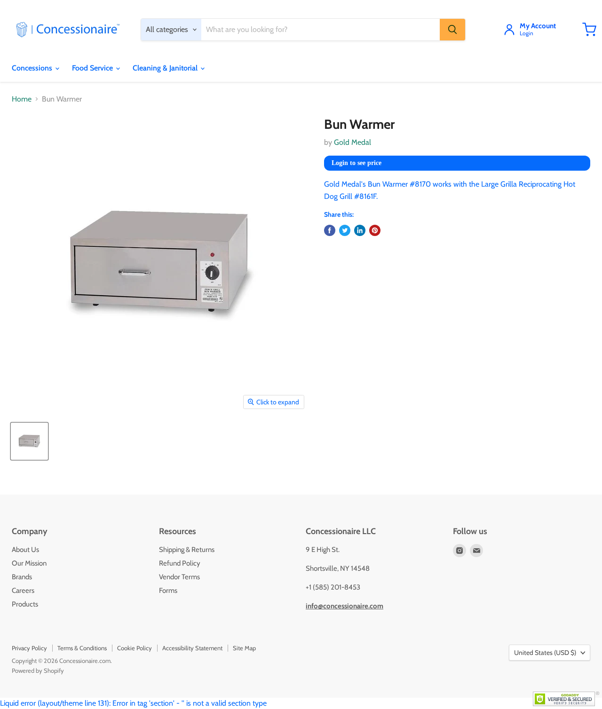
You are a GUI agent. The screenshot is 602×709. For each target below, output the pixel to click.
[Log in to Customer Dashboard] (509, 29)
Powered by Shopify (38, 670)
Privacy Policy (29, 648)
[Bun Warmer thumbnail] (29, 441)
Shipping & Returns (186, 549)
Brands (22, 577)
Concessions (33, 67)
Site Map (244, 648)
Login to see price (356, 162)
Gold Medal (352, 142)
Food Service (93, 67)
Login (526, 34)
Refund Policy (179, 563)
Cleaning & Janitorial (166, 67)
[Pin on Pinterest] (374, 230)
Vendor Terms (179, 577)
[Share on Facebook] (329, 230)
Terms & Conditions (82, 648)
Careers (23, 590)
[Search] (452, 29)
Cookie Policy (134, 648)
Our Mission (29, 563)
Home (22, 99)
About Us (25, 549)
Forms (168, 590)
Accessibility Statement (192, 648)
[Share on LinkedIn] (359, 230)
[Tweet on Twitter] (344, 230)
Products (25, 604)
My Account (538, 26)
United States (545, 652)
